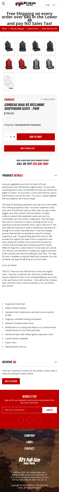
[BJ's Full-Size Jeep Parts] (25, 4)
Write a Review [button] (49, 99)
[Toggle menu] (3, 3)
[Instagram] (21, 420)
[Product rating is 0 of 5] (34, 99)
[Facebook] (29, 420)
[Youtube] (38, 420)
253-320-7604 (40, 164)
